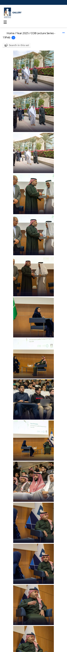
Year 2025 (22, 33)
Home (10, 33)
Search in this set (19, 45)
